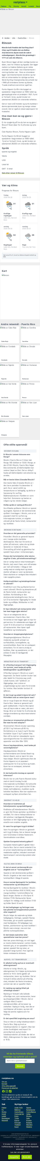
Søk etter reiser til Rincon (13, 173)
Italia (28, 1118)
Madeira (29, 1127)
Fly (10, 6)
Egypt (17, 1127)
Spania (28, 1108)
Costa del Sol (19, 1114)
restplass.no (4, 1135)
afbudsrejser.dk (26, 1135)
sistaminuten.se (15, 1135)
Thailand (17, 1125)
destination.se (23, 1137)
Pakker (4, 6)
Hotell (23, 6)
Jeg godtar (14, 1157)
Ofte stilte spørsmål (9, 1086)
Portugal (18, 1122)
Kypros (17, 1120)
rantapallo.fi (7, 1137)
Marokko (29, 1125)
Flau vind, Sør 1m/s (28, 247)
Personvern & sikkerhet (10, 1088)
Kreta (16, 1116)
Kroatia (28, 1120)
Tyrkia (17, 1118)
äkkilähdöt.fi (35, 1135)
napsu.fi (15, 1137)
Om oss (4, 1082)
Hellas (28, 1114)
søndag (8, 228)
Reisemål (5, 1120)
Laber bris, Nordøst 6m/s (10, 248)
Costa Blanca (31, 1112)
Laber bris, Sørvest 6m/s (10, 219)
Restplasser (6, 1118)
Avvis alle (27, 1157)
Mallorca (17, 1110)
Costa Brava (19, 1112)
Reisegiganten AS (22, 1134)
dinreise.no (32, 1137)
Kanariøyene (30, 1110)
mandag (26, 228)
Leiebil (31, 6)
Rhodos (29, 1116)
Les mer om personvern (20, 1152)
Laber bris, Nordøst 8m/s (29, 217)
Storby (16, 6)
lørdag (26, 196)
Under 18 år (19, 1108)
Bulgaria (29, 1122)
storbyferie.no (20, 1139)
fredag (8, 196)
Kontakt (4, 1084)
